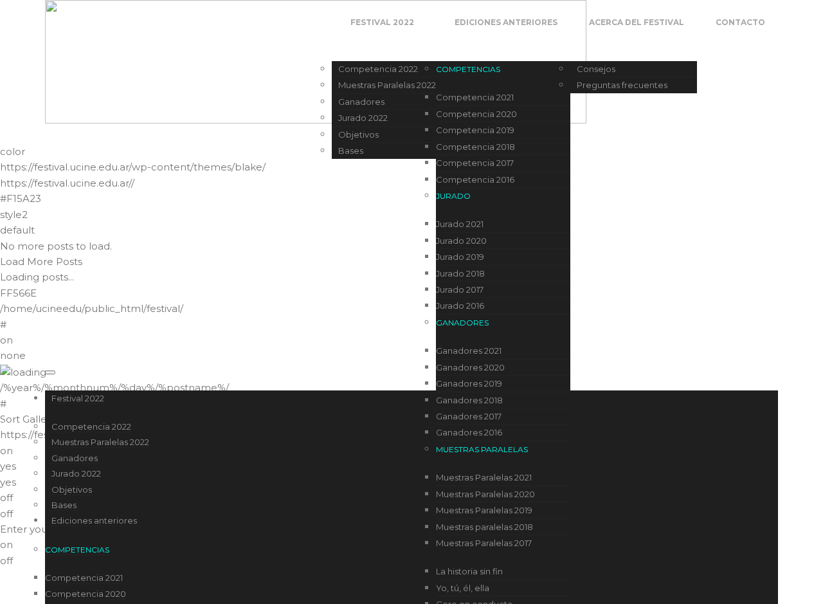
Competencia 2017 (475, 163)
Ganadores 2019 (469, 383)
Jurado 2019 (460, 257)
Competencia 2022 (378, 69)
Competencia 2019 (475, 130)
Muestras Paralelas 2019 (484, 510)
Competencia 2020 (476, 114)
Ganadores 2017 (469, 416)
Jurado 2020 (461, 240)
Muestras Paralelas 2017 (484, 543)
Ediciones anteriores (506, 22)
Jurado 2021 (460, 224)
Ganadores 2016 (469, 432)
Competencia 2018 (475, 147)
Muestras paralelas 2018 (484, 527)
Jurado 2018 (460, 273)
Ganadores (361, 101)
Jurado (453, 196)
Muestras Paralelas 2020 (485, 494)
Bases (350, 150)
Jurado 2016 (460, 305)
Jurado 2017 (460, 289)
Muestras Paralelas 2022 (387, 85)
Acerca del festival (636, 22)
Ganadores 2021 (469, 350)
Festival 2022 (382, 22)
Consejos (596, 69)
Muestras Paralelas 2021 (484, 477)
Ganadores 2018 (469, 400)
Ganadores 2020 (470, 367)
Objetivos (358, 134)
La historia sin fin (469, 571)
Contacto (740, 22)
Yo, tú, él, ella (462, 588)
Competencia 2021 (475, 97)
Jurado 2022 (363, 118)
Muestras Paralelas (482, 449)
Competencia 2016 (475, 179)
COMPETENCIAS (468, 69)
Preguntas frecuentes (622, 85)
